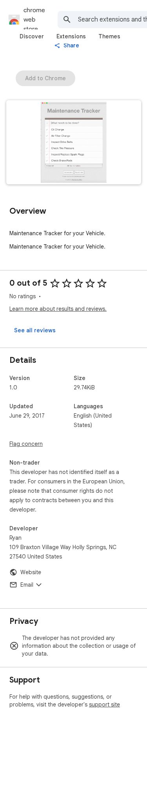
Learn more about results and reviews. (58, 308)
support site (104, 704)
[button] (73, 143)
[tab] (31, 36)
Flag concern (26, 443)
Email (26, 584)
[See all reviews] (34, 330)
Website (30, 572)
